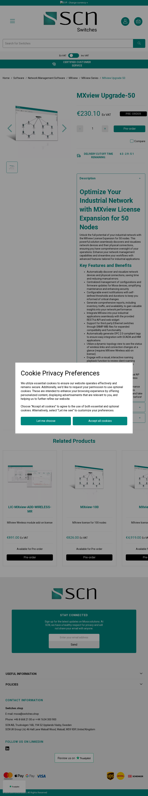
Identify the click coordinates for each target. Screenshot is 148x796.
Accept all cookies (100, 421)
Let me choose (45, 421)
